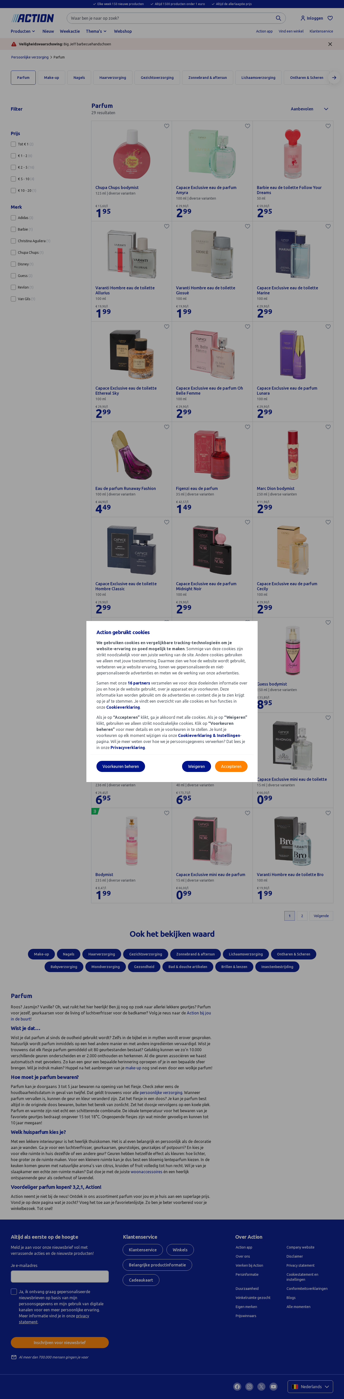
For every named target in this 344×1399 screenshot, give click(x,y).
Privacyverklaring (128, 747)
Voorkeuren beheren (120, 766)
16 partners (139, 683)
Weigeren (196, 766)
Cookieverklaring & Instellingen (209, 735)
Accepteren (231, 766)
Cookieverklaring (123, 707)
